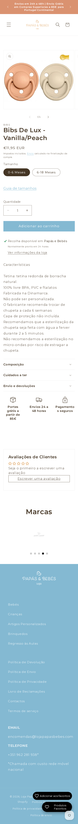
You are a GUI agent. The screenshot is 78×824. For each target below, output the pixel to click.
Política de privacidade (27, 808)
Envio (30, 153)
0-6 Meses (17, 172)
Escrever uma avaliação (39, 479)
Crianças (15, 614)
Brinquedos (18, 634)
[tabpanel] (39, 534)
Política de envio (41, 815)
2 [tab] (35, 554)
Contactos (16, 701)
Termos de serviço (23, 711)
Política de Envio (22, 672)
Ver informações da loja (27, 252)
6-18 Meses (46, 172)
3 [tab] (39, 554)
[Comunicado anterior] (7, 6)
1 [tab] (31, 554)
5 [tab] (47, 554)
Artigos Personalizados (27, 624)
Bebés (13, 604)
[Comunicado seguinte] (70, 6)
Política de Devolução (26, 662)
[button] (9, 25)
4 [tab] (43, 554)
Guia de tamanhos (20, 188)
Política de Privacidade (27, 682)
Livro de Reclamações (26, 691)
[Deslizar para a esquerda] (29, 117)
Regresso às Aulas (23, 643)
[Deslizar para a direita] (48, 117)
